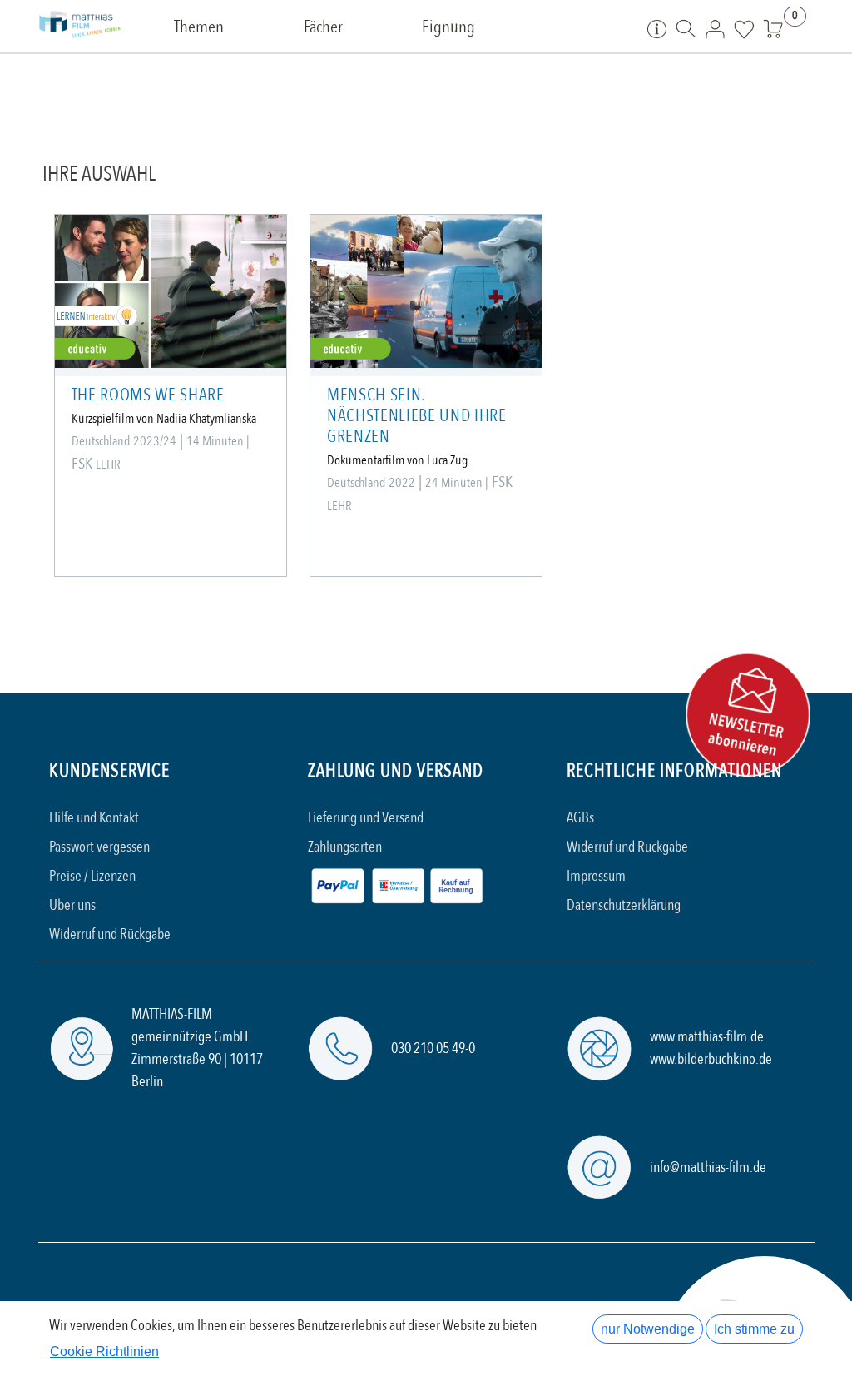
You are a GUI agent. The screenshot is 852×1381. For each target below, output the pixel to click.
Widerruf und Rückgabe (110, 934)
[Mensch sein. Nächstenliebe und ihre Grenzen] (426, 291)
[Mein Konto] (715, 28)
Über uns (72, 905)
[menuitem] (198, 27)
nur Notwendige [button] (648, 1329)
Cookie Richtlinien (104, 1351)
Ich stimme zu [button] (754, 1329)
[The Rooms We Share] (170, 291)
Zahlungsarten (345, 847)
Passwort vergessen (99, 847)
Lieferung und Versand (366, 817)
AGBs (580, 817)
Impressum (596, 876)
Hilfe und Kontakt (94, 817)
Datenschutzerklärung (624, 905)
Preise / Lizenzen (92, 876)
